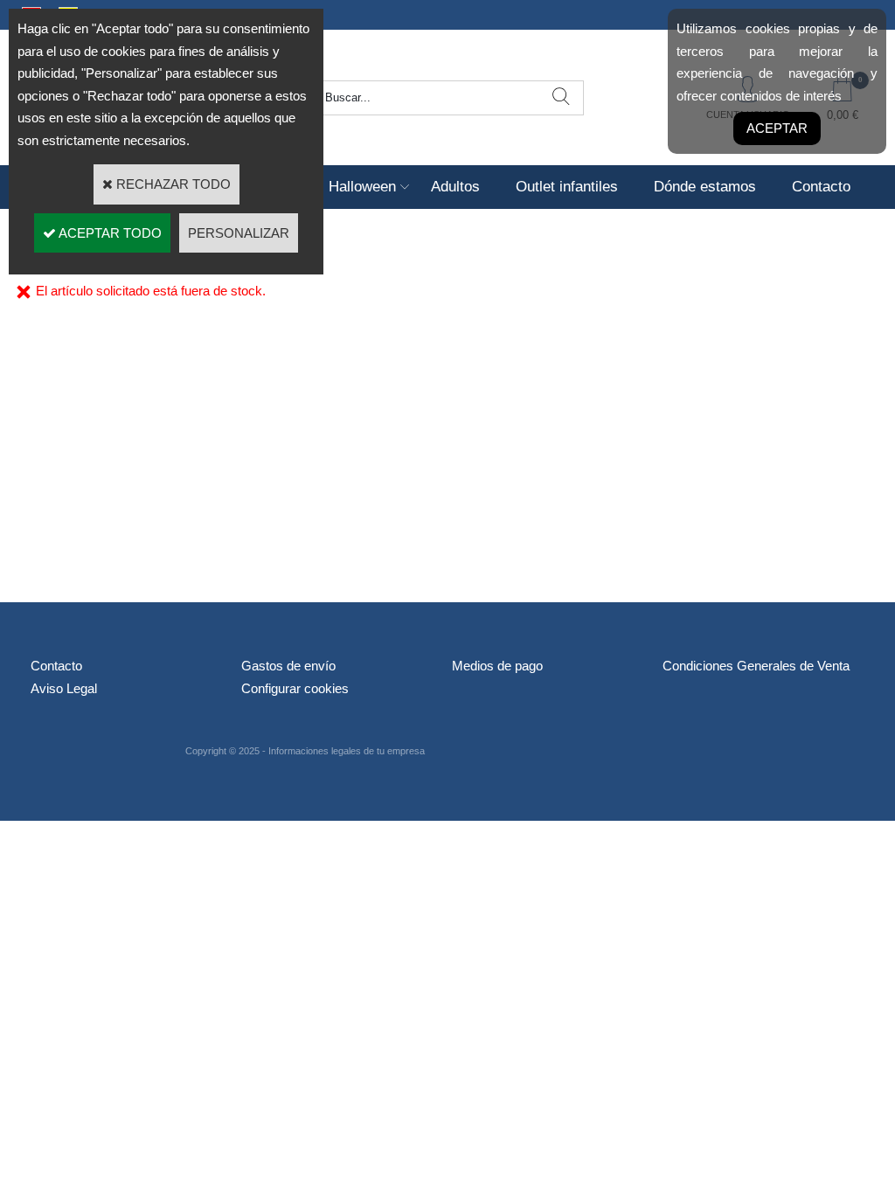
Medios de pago (497, 665)
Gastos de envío (288, 665)
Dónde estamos (705, 186)
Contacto (821, 186)
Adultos (455, 186)
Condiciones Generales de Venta (756, 665)
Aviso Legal (64, 688)
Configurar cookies (295, 688)
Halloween (362, 186)
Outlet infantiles (567, 186)
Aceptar (777, 128)
